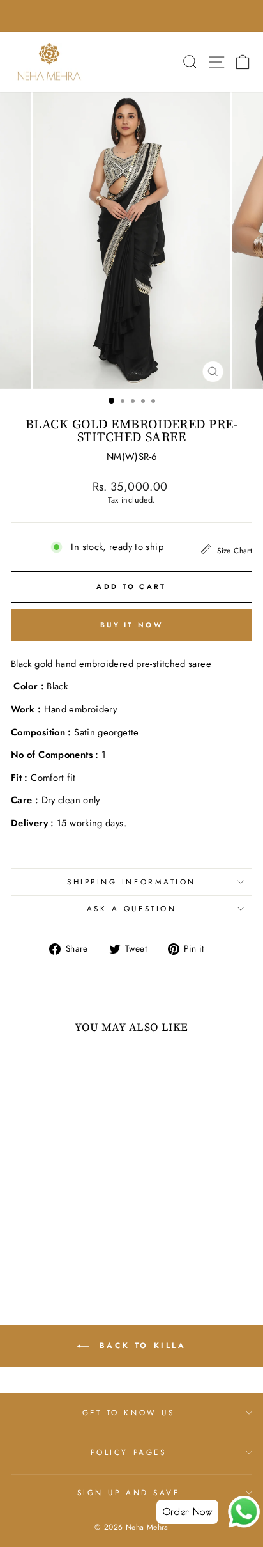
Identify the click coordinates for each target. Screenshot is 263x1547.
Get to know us (128, 1412)
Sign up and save (128, 1492)
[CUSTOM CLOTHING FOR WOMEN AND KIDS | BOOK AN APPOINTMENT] (131, 16)
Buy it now (131, 625)
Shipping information (131, 881)
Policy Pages (128, 1452)
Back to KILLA (140, 1345)
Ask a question (131, 908)
